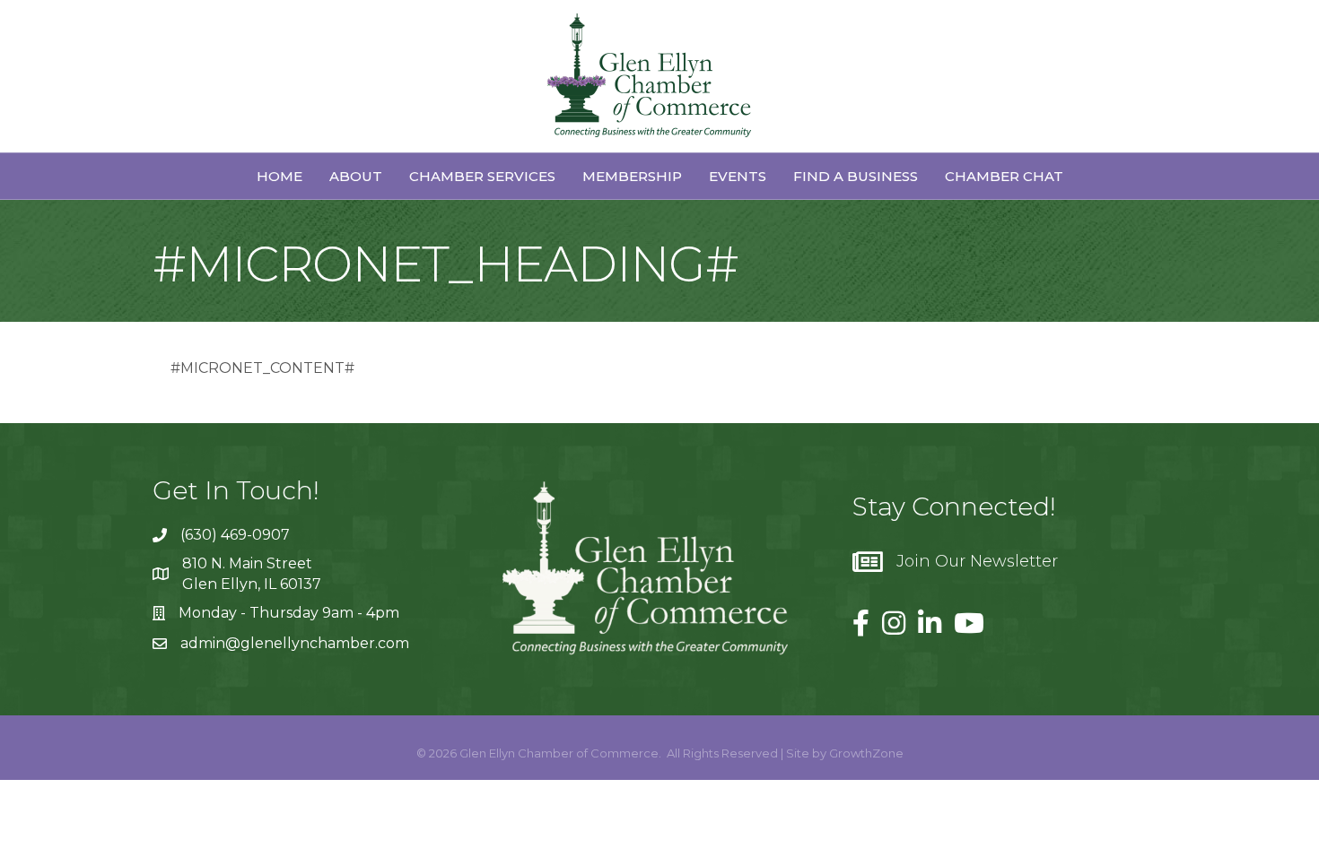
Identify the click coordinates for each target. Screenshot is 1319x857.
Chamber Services (482, 176)
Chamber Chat (1004, 176)
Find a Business (855, 176)
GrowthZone (866, 753)
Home (279, 176)
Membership (632, 176)
